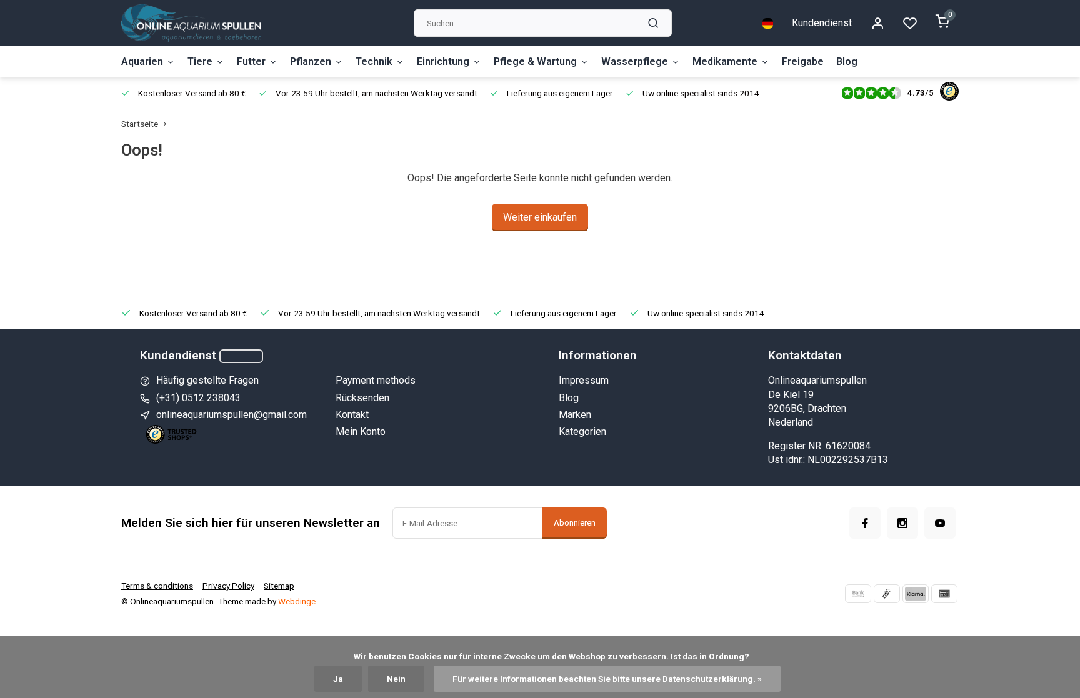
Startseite (139, 124)
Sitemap (279, 586)
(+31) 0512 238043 (198, 398)
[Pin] (944, 593)
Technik (374, 61)
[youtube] (940, 523)
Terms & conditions (157, 586)
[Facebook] (865, 523)
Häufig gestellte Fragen (207, 380)
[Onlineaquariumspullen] (191, 23)
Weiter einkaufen (540, 217)
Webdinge (297, 601)
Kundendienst (822, 23)
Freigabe (803, 61)
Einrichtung (443, 61)
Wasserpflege (634, 61)
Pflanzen (310, 61)
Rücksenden (362, 398)
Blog (847, 61)
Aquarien (142, 61)
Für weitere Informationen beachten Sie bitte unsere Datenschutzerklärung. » (607, 679)
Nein (396, 679)
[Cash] (887, 593)
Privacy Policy (228, 586)
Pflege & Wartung (535, 61)
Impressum (584, 380)
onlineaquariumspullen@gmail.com (231, 415)
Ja (338, 679)
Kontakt (352, 415)
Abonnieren (575, 522)
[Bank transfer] (858, 593)
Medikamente (725, 61)
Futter (251, 61)
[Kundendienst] (241, 356)
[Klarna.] (915, 593)
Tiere (200, 61)
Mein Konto (361, 431)
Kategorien (582, 431)
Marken (575, 415)
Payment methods (376, 380)
